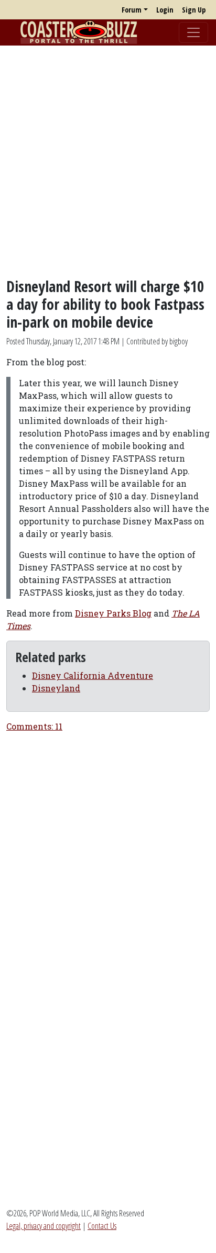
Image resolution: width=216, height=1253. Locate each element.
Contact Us (102, 1226)
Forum (132, 10)
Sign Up (194, 10)
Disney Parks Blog (113, 613)
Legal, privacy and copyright (43, 1226)
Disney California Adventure (92, 675)
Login (165, 10)
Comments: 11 (34, 726)
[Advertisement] (108, 162)
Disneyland (56, 688)
